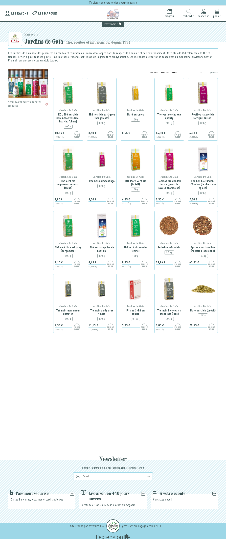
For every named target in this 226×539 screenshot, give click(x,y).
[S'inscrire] (146, 476)
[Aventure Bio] (113, 526)
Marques (29, 34)
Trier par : (153, 72)
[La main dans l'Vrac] (113, 13)
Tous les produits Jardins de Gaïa (25, 104)
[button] (188, 13)
